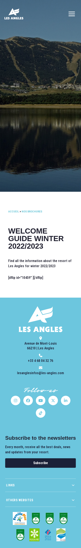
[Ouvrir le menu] (72, 14)
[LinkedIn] (65, 400)
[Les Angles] (13, 13)
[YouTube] (40, 400)
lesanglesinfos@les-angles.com (40, 373)
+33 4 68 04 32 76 (40, 361)
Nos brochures (32, 211)
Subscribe (40, 463)
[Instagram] (15, 400)
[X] (53, 400)
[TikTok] (40, 413)
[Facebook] (28, 400)
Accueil (13, 211)
